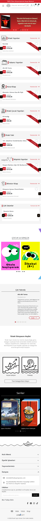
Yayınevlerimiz (8, 466)
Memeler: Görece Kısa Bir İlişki (13, 92)
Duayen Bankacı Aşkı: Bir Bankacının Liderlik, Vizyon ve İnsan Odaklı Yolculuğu (17, 165)
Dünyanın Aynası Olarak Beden (13, 189)
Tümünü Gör (33, 38)
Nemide (5, 44)
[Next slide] (39, 48)
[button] (16, 271)
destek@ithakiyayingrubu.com (15, 478)
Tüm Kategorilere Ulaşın (20, 381)
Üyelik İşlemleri (8, 460)
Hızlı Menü (6, 454)
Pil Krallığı (6, 116)
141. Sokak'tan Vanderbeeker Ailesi (15, 141)
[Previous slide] (1, 48)
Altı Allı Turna (7, 68)
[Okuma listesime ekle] (36, 44)
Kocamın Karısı (8, 211)
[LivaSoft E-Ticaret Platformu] (21, 515)
